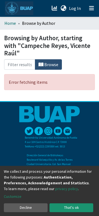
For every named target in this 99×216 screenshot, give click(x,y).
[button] (63, 8)
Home (10, 23)
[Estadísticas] (55, 8)
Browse (50, 64)
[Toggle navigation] (91, 8)
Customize (12, 196)
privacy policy (66, 188)
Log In (75, 8)
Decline (26, 207)
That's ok (71, 207)
